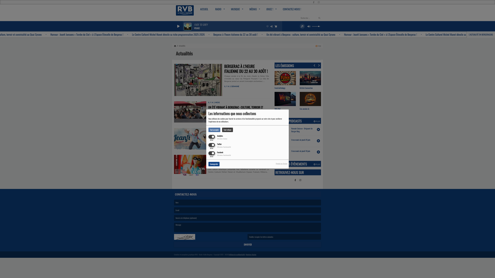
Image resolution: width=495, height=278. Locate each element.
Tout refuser (228, 129)
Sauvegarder (214, 164)
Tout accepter (214, 129)
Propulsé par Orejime (281, 164)
